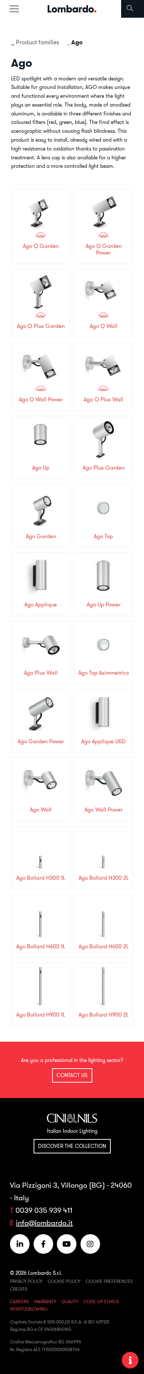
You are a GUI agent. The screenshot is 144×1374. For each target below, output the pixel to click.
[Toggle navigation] (14, 9)
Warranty (45, 1301)
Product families (37, 42)
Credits (18, 1289)
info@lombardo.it (44, 1222)
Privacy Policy (26, 1281)
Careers (19, 1301)
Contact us (72, 1075)
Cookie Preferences (109, 1281)
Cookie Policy (64, 1281)
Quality (69, 1301)
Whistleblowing (29, 1309)
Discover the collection (72, 1146)
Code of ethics (101, 1301)
